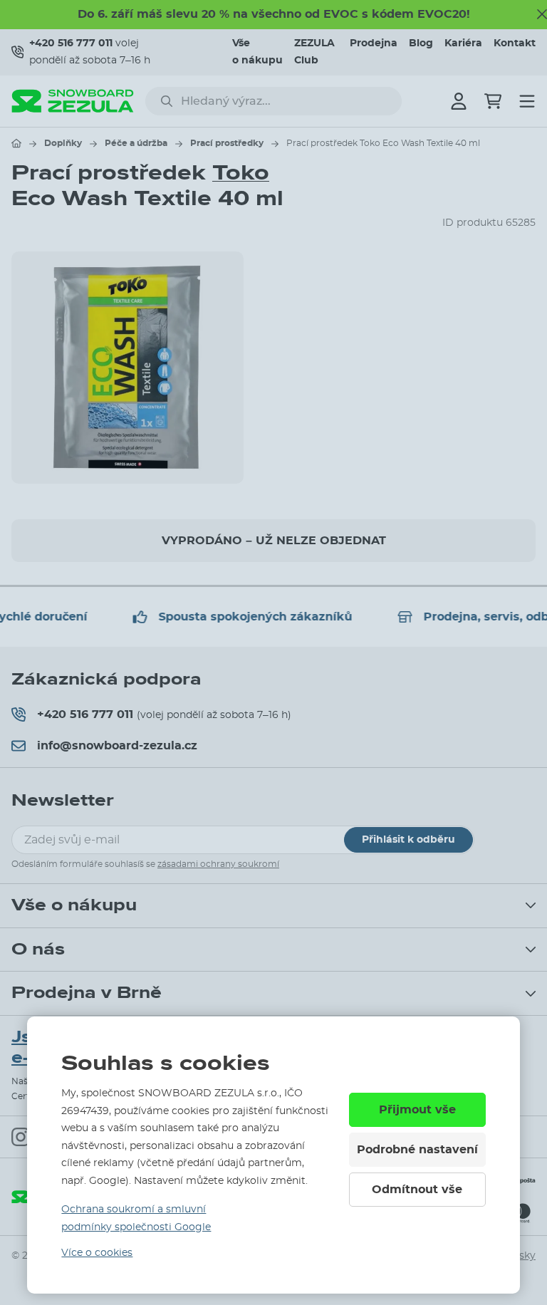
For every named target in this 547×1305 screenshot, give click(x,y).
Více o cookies (96, 1253)
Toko (240, 173)
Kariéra (463, 43)
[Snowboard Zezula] (72, 101)
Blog (421, 43)
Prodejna (373, 43)
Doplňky (63, 143)
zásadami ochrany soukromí (218, 864)
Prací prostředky (227, 143)
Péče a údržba (136, 143)
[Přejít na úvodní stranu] (16, 143)
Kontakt (515, 43)
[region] (273, 367)
